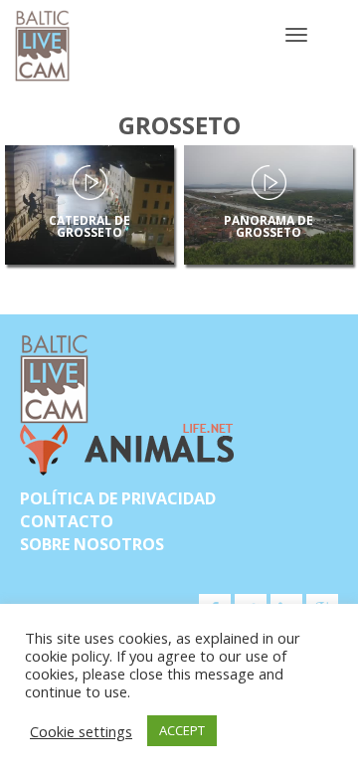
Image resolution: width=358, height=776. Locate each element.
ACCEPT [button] (182, 730)
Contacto (66, 521)
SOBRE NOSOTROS (92, 544)
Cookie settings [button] (81, 731)
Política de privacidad (118, 498)
